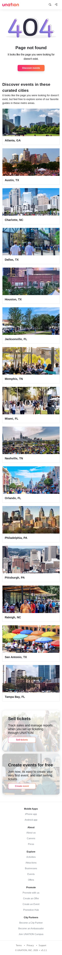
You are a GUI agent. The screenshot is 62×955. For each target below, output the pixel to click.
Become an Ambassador (31, 928)
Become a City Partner (31, 923)
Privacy (30, 945)
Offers (31, 880)
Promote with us (31, 893)
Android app (31, 820)
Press (31, 844)
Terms (19, 945)
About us (31, 832)
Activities (31, 857)
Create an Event (31, 904)
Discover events (31, 68)
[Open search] (50, 4)
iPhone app (31, 814)
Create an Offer (31, 898)
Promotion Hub (31, 910)
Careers (31, 838)
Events (31, 874)
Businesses (31, 868)
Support (42, 945)
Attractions (31, 863)
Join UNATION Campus (31, 934)
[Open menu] (56, 4)
